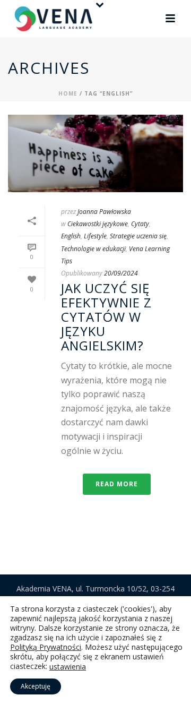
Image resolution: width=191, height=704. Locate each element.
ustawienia (67, 667)
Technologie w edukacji (93, 248)
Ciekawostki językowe (97, 223)
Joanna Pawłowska (104, 211)
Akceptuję (35, 686)
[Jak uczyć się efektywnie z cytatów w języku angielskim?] (95, 153)
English (71, 236)
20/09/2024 (121, 273)
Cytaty (140, 223)
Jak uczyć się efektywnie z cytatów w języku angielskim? (106, 316)
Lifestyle (95, 236)
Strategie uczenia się (138, 236)
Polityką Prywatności (45, 647)
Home (67, 93)
